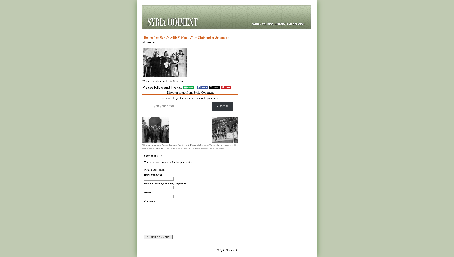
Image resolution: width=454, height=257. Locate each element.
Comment (149, 201)
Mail (165, 184)
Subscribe (222, 106)
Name (153, 175)
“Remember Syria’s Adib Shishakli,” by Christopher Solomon (184, 37)
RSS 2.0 (159, 148)
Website (148, 192)
